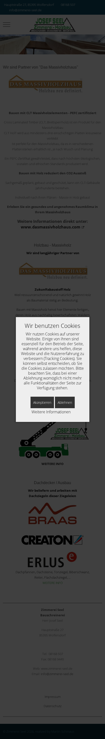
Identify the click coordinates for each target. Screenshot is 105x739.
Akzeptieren (42, 402)
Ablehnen (65, 402)
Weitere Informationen (51, 412)
